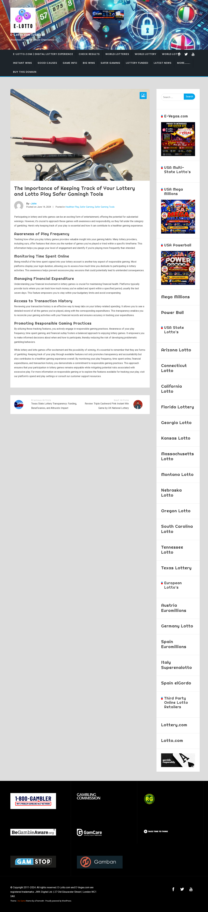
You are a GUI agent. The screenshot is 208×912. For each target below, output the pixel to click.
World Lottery (145, 54)
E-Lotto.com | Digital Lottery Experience (43, 54)
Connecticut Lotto (174, 368)
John (34, 203)
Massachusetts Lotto (177, 456)
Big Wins (89, 63)
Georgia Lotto (176, 422)
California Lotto (171, 388)
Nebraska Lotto (171, 492)
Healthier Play (72, 207)
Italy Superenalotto (176, 665)
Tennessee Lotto (172, 549)
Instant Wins (22, 63)
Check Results (89, 54)
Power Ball (172, 312)
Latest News (162, 63)
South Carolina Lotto (177, 529)
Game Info (70, 63)
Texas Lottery (176, 567)
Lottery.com (174, 724)
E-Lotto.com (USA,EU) (27, 35)
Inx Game (22, 901)
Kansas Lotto (175, 438)
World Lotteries (117, 54)
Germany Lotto (177, 625)
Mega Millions (175, 296)
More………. (183, 63)
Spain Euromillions (173, 644)
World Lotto (171, 54)
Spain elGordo (176, 683)
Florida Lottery (177, 406)
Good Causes (47, 63)
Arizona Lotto (176, 349)
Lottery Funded (137, 63)
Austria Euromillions (173, 607)
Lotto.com (172, 740)
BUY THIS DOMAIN (24, 72)
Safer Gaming (110, 63)
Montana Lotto (177, 474)
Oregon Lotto (176, 510)
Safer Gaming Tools (105, 207)
